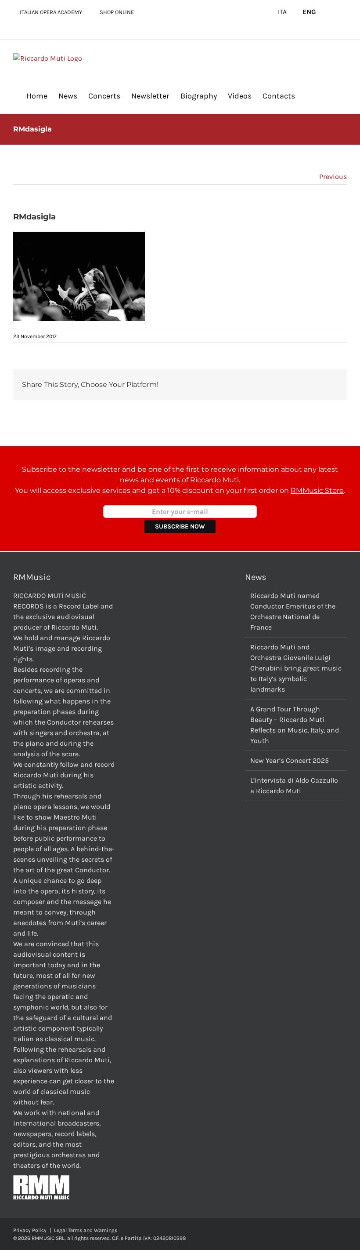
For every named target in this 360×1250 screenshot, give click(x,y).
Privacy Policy (30, 1230)
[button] (309, 95)
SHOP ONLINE (117, 12)
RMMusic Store (317, 490)
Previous (333, 176)
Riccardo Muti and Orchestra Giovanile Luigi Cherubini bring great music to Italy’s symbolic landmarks (296, 668)
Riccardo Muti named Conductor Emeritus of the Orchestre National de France (292, 611)
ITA (282, 12)
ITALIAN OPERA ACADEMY (51, 12)
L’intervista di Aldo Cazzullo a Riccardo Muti (294, 785)
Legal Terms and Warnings (85, 1230)
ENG (309, 12)
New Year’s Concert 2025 (289, 760)
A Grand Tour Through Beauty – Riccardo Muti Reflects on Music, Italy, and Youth (294, 725)
